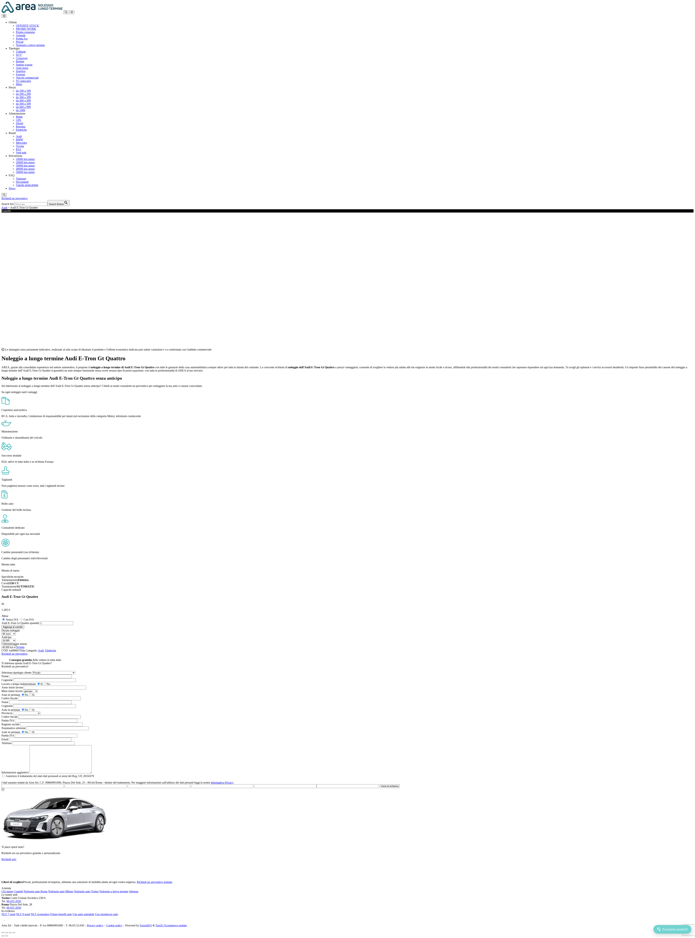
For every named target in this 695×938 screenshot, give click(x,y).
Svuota (20, 647)
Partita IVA (7, 720)
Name (4, 702)
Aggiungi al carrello (13, 627)
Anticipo (6, 637)
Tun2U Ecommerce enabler (171, 925)
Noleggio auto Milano (60, 891)
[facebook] (3, 919)
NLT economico (40, 914)
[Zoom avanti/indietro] (2, 932)
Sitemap (133, 891)
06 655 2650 (14, 901)
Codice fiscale (9, 698)
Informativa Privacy (222, 782)
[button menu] (71, 12)
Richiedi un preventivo (14, 198)
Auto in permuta (10, 694)
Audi (4, 207)
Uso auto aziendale (83, 914)
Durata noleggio (10, 630)
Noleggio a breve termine (113, 891)
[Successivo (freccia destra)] (6, 935)
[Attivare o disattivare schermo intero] (6, 932)
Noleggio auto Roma (35, 891)
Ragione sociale (10, 724)
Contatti (18, 891)
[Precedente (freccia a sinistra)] (2, 935)
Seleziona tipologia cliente (16, 672)
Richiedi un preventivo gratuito (154, 882)
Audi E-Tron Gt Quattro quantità (20, 623)
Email (4, 739)
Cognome (7, 680)
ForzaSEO (146, 925)
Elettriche (50, 650)
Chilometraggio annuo (14, 643)
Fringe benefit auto (61, 914)
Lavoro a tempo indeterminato (18, 684)
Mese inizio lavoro (12, 691)
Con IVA (29, 619)
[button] (4, 16)
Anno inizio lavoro (12, 687)
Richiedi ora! (8, 859)
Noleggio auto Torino (86, 891)
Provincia (6, 713)
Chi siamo (7, 891)
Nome (5, 676)
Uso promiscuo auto (106, 914)
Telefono (6, 743)
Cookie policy (114, 925)
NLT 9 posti (23, 914)
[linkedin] (7, 919)
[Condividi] (10, 932)
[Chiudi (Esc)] (13, 932)
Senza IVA (12, 619)
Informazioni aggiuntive (15, 772)
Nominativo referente (13, 728)
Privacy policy (95, 925)
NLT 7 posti (8, 914)
